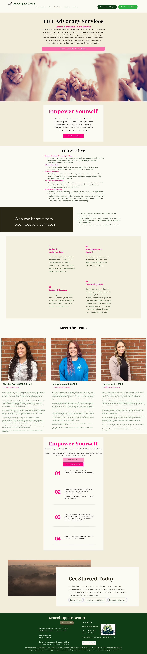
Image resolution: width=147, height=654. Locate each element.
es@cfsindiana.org (92, 627)
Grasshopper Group (24, 4)
